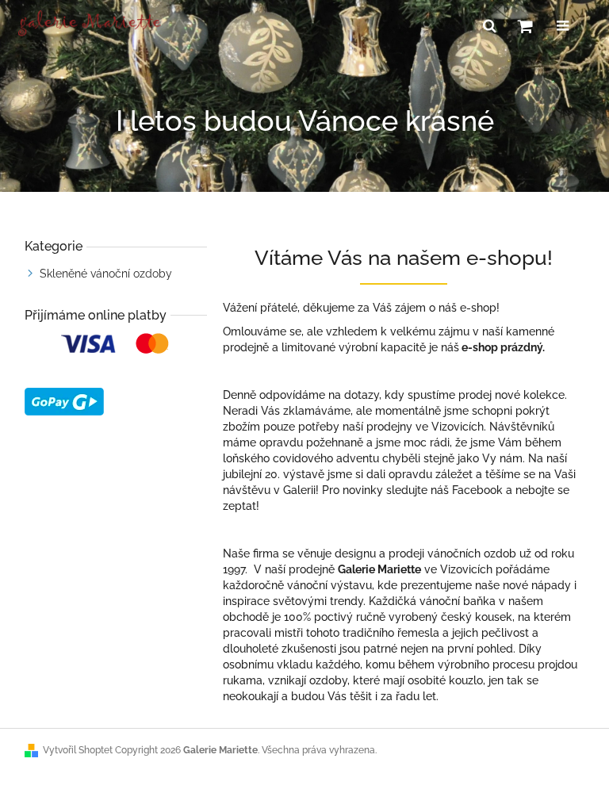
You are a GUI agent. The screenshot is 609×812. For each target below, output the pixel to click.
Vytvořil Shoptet (78, 750)
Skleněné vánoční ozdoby (106, 273)
